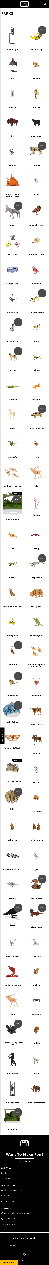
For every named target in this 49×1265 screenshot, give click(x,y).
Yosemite (12, 1129)
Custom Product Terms (11, 1196)
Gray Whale (36, 578)
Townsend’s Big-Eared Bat (13, 1044)
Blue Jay (12, 165)
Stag (12, 1014)
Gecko (12, 578)
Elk (36, 486)
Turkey (36, 1043)
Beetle (12, 107)
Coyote (12, 370)
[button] (45, 4)
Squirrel (36, 985)
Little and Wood (23, 1260)
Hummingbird (36, 636)
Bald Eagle (12, 50)
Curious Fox (37, 399)
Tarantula (36, 1014)
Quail (36, 869)
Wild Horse (12, 1074)
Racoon (12, 898)
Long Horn (36, 724)
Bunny (36, 194)
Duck (36, 457)
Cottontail (12, 341)
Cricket (36, 370)
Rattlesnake (37, 898)
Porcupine (36, 811)
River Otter (36, 927)
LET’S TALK (24, 1161)
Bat (12, 79)
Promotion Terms (8, 1201)
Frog (36, 549)
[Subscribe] (39, 1245)
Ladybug (36, 696)
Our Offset (5, 1179)
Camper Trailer (36, 255)
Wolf (36, 1074)
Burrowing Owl (36, 225)
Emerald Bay (12, 520)
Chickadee (12, 313)
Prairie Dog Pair (36, 840)
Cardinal (36, 284)
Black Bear (36, 136)
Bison (12, 136)
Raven (12, 925)
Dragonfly (12, 457)
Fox (12, 549)
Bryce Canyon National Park (12, 195)
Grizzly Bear (36, 607)
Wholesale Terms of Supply (13, 1190)
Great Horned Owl (12, 607)
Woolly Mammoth (36, 1103)
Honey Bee (12, 636)
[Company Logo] (24, 4)
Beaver (36, 79)
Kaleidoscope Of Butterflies (36, 666)
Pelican (36, 782)
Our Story (5, 1173)
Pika (12, 809)
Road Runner (12, 956)
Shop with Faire (9, 1262)
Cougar (36, 341)
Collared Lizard (36, 313)
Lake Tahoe (12, 722)
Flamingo (36, 515)
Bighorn (36, 107)
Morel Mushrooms (12, 781)
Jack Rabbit (12, 665)
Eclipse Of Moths (12, 486)
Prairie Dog (12, 840)
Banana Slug (36, 50)
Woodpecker (12, 1103)
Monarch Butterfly (12, 748)
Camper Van (12, 284)
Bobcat (36, 165)
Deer (12, 428)
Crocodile (12, 399)
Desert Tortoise (36, 428)
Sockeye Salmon (12, 985)
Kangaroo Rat (12, 696)
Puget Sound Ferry (12, 869)
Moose (36, 753)
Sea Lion (36, 956)
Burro (12, 226)
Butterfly (12, 255)
